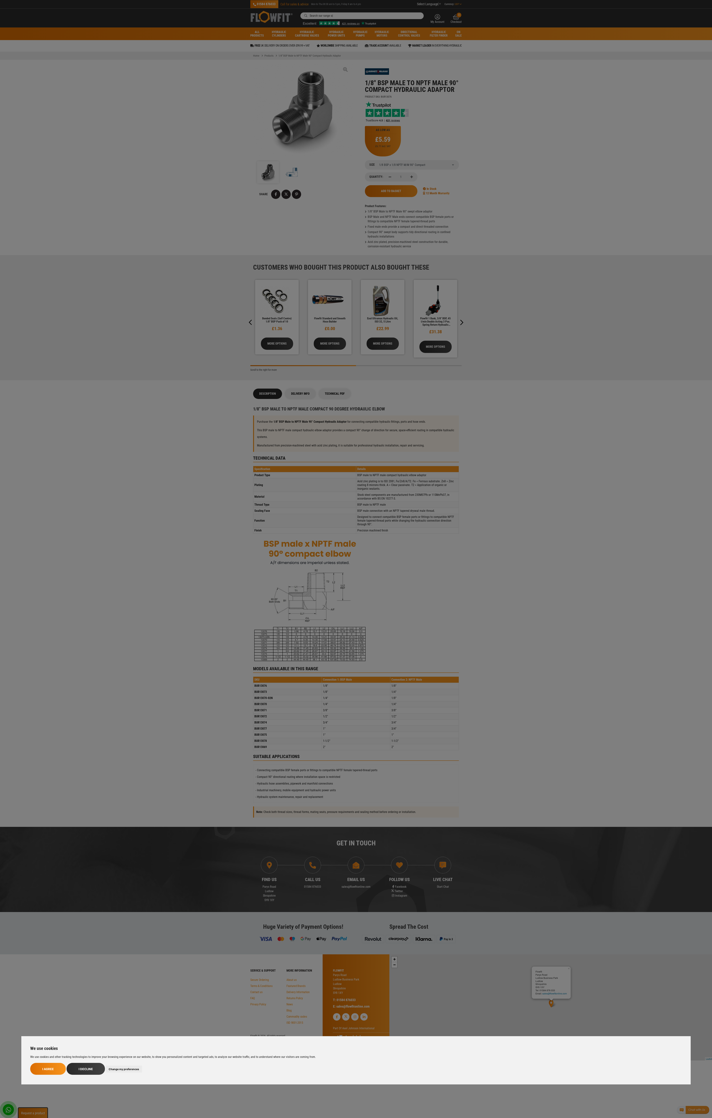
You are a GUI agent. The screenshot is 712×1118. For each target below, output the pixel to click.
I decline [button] (86, 1069)
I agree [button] (48, 1069)
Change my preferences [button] (124, 1069)
